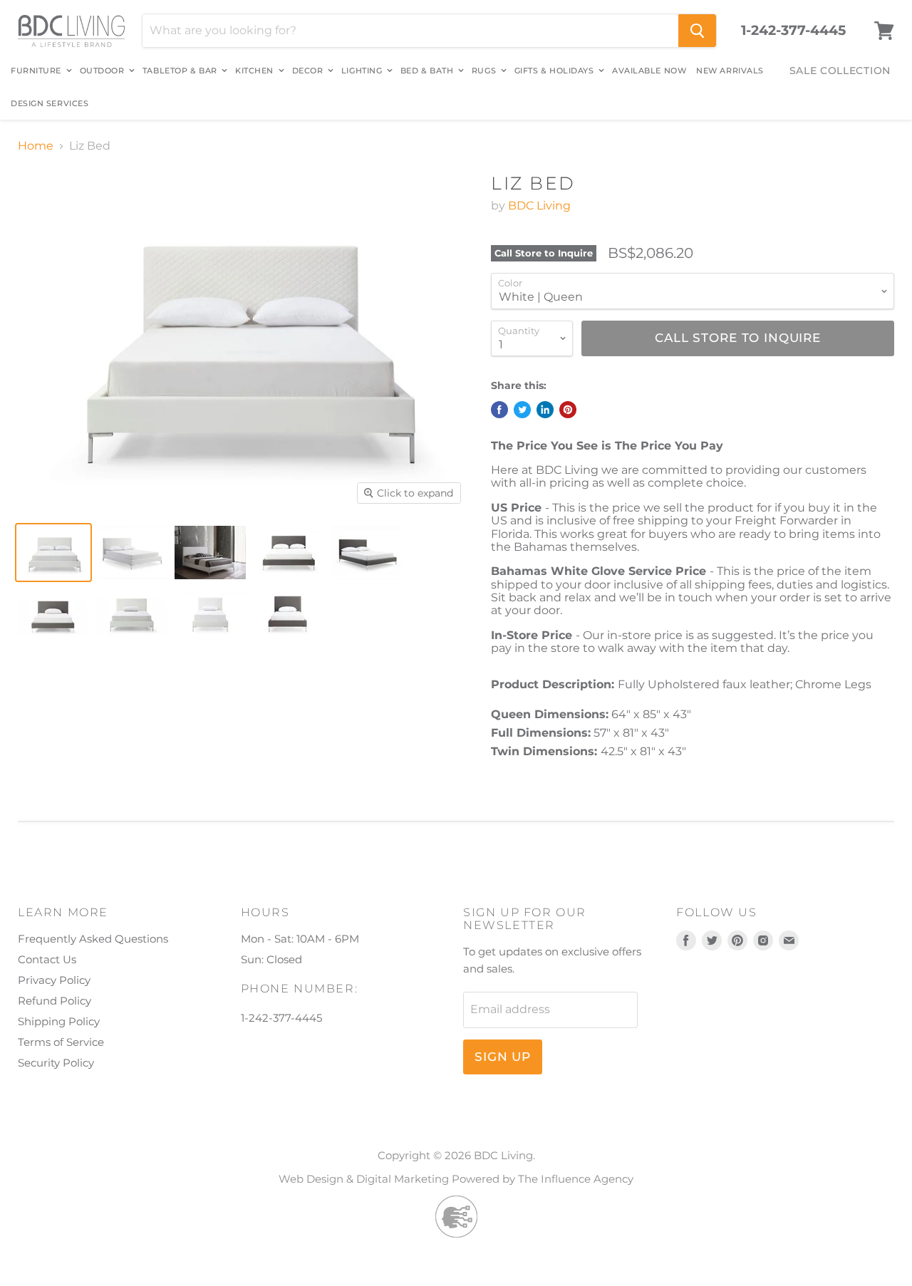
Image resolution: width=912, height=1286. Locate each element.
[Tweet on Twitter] (522, 409)
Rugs (485, 71)
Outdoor (103, 71)
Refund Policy (54, 1000)
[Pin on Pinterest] (567, 409)
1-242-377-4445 (793, 30)
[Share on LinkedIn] (545, 409)
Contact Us (47, 959)
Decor (309, 71)
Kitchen (255, 71)
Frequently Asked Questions (93, 938)
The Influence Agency (575, 1179)
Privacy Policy (54, 980)
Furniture (37, 71)
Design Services (49, 103)
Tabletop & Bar (180, 71)
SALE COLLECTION (840, 70)
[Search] (697, 30)
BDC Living (539, 205)
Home (35, 146)
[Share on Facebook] (499, 409)
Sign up (503, 1056)
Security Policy (56, 1062)
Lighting (363, 71)
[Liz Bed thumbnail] (53, 552)
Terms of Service (61, 1042)
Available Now (649, 71)
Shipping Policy (59, 1021)
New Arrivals (730, 71)
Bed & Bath (428, 71)
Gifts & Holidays (555, 71)
